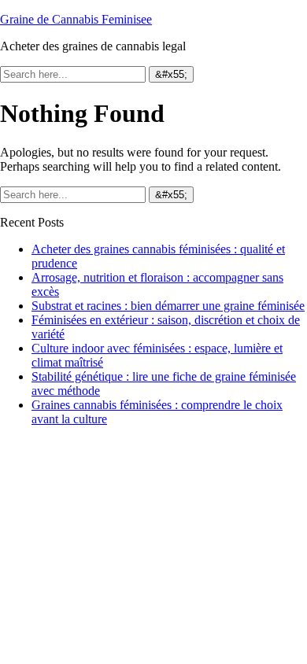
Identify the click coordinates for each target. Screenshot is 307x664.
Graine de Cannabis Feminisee (76, 19)
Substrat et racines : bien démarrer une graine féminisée (168, 305)
